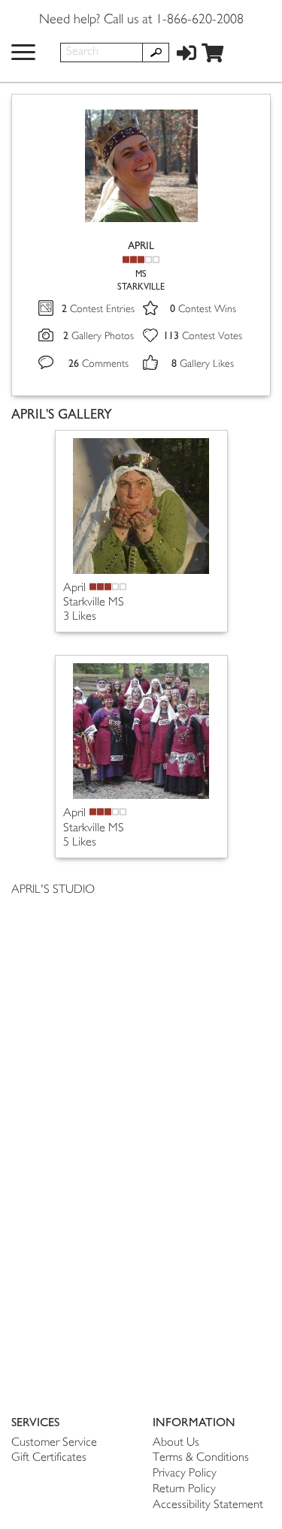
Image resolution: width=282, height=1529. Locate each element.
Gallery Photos (98, 336)
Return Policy (184, 1489)
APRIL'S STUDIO (53, 890)
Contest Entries (98, 309)
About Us (176, 1443)
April (74, 588)
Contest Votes (202, 336)
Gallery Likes (202, 364)
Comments (98, 364)
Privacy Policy (185, 1473)
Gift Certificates (48, 1458)
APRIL (141, 245)
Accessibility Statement (208, 1505)
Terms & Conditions (201, 1458)
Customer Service (54, 1443)
